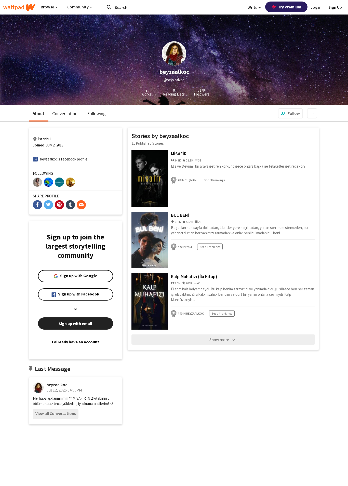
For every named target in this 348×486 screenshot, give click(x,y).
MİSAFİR (178, 154)
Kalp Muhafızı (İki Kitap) (194, 276)
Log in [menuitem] (316, 7)
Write (253, 7)
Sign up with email (75, 323)
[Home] (19, 7)
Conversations (65, 113)
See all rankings (214, 180)
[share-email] (81, 204)
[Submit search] (109, 7)
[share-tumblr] (70, 204)
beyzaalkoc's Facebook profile (63, 159)
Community (78, 6)
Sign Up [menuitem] (335, 7)
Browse (48, 6)
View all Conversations (55, 413)
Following (96, 113)
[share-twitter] (48, 204)
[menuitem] (290, 113)
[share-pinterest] (59, 204)
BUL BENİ (180, 215)
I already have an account (75, 341)
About (39, 113)
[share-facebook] (37, 204)
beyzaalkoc (57, 384)
